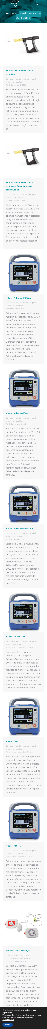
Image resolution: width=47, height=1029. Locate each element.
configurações (8, 1020)
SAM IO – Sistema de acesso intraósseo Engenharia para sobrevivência (19, 186)
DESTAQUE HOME (23, 955)
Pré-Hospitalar (17, 82)
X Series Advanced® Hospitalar (20, 528)
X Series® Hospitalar (15, 637)
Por (9, 85)
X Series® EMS (12, 741)
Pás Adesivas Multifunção (18, 950)
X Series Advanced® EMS (17, 413)
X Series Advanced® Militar (19, 298)
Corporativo (23, 79)
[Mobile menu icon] (42, 4)
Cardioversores (12, 79)
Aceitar (7, 1025)
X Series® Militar (13, 846)
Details (27, 45)
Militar (8, 82)
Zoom (20, 45)
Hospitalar (33, 79)
